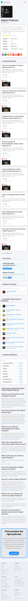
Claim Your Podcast (5, 570)
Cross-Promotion (4, 583)
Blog (2, 592)
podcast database (14, 476)
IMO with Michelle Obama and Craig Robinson (15, 319)
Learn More (14, 553)
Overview (16, 565)
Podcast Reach (18, 580)
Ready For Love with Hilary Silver (15, 337)
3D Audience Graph (18, 578)
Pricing (2, 567)
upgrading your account (14, 438)
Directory (3, 593)
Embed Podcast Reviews (19, 585)
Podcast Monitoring (5, 586)
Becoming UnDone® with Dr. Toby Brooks (15, 323)
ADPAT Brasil (5, 22)
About (2, 568)
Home (2, 565)
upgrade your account (6, 423)
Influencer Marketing (5, 585)
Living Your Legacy (11, 333)
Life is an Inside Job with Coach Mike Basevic (15, 342)
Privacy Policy (17, 592)
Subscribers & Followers (19, 582)
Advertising (3, 582)
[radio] (2, 35)
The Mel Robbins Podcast (13, 310)
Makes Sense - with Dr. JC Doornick (15, 328)
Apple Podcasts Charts (6, 597)
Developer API (4, 573)
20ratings (13, 35)
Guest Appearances (5, 578)
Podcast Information (19, 568)
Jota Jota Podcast (11, 291)
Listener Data (17, 567)
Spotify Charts (4, 598)
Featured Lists (4, 595)
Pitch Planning (17, 570)
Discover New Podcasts (19, 583)
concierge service (12, 488)
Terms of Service (18, 593)
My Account (3, 571)
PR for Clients (4, 580)
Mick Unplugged (10, 305)
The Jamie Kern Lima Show (13, 314)
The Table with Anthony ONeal (14, 346)
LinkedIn (16, 595)
